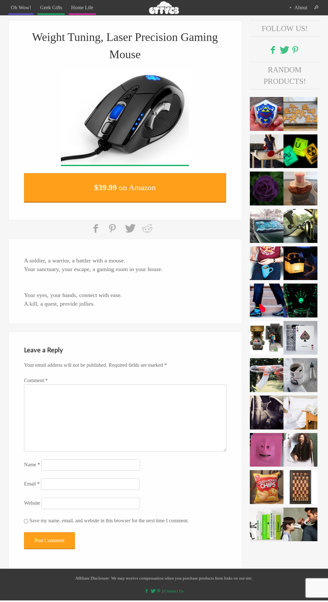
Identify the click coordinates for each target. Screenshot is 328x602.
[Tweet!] (130, 224)
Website (32, 499)
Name (32, 460)
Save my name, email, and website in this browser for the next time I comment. (109, 516)
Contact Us (174, 586)
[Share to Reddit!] (147, 224)
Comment (36, 376)
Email (32, 480)
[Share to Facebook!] (96, 224)
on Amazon (125, 185)
